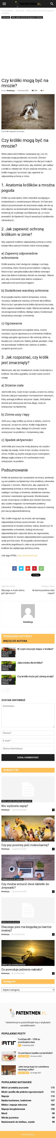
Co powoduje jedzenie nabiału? (21, 969)
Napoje (5, 1096)
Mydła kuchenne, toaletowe (16, 1100)
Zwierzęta (5, 17)
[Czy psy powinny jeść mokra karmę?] (28, 829)
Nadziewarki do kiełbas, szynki (18, 1122)
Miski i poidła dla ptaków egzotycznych (16, 801)
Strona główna (7, 10)
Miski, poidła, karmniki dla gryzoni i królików (27, 17)
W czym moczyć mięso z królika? (35, 649)
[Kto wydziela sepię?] (28, 789)
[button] (52, 4)
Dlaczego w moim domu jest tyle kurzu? (12, 592)
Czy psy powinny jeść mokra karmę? (25, 845)
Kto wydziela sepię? (14, 806)
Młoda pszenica (10, 1117)
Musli (4, 1113)
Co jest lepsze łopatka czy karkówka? (35, 1053)
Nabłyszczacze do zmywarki (12, 879)
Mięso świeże (24, 1056)
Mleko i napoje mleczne (14, 1104)
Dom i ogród (23, 1073)
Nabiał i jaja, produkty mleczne (13, 965)
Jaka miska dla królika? (30, 662)
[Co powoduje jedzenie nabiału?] (28, 953)
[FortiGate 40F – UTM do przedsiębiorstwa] (8, 1043)
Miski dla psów (7, 840)
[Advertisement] (28, 48)
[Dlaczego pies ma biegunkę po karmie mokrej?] (28, 910)
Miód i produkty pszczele (15, 1087)
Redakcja (11, 90)
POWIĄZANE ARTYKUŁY (17, 636)
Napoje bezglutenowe (13, 1109)
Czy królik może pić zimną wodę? (35, 676)
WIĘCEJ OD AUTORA (15, 641)
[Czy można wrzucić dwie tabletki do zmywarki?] (28, 867)
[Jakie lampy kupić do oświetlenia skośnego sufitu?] (8, 1070)
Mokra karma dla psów (10, 922)
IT (19, 1045)
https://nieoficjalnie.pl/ (27, 555)
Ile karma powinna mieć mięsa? (43, 592)
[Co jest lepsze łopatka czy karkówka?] (8, 1056)
